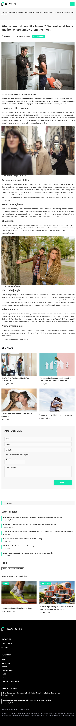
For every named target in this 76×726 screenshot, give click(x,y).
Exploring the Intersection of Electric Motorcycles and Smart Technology (28, 553)
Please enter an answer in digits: (16, 455)
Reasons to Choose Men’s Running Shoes (17, 608)
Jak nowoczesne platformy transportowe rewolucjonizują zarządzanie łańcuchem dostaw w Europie (38, 531)
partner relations (16, 568)
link (4, 568)
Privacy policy (7, 644)
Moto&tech (5, 663)
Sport (3, 659)
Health (4, 674)
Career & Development (10, 681)
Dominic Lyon (9, 36)
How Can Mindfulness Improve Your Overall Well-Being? (23, 539)
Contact (4, 647)
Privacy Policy (69, 715)
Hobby (3, 677)
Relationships (38, 36)
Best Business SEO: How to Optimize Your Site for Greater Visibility (27, 700)
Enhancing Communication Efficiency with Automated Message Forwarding (29, 524)
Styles (4, 667)
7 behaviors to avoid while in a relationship (55, 415)
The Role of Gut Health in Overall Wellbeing (18, 546)
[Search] (3, 503)
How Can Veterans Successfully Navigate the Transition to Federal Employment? (31, 693)
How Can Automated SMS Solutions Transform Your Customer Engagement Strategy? (33, 517)
